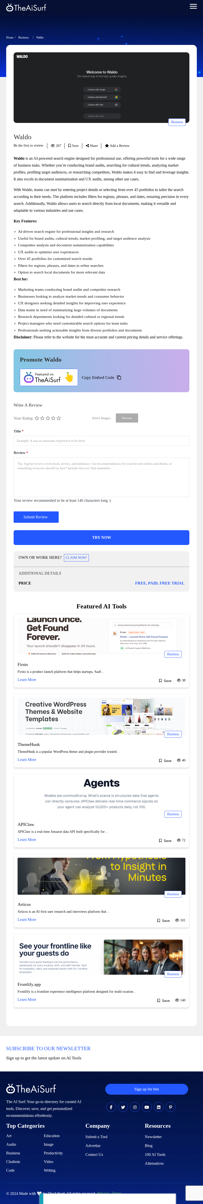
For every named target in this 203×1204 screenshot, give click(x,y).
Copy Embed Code (98, 377)
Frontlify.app (29, 984)
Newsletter (153, 1137)
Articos (24, 904)
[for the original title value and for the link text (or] (111, 1107)
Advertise (93, 1146)
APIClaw (26, 824)
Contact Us (94, 1154)
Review (21, 453)
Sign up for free (146, 1089)
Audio (11, 1144)
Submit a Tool (96, 1137)
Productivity (53, 1153)
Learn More (27, 680)
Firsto (23, 664)
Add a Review (119, 146)
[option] (101, 87)
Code (10, 1170)
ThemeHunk (29, 744)
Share (93, 146)
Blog (148, 1146)
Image (48, 1144)
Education (52, 1136)
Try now (101, 537)
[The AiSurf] (49, 377)
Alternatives (154, 1163)
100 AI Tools (155, 1154)
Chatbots (13, 1162)
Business (23, 37)
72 (183, 840)
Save (75, 146)
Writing (49, 1170)
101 (182, 920)
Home (9, 37)
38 (183, 680)
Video (48, 1162)
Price (25, 583)
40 (183, 760)
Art (8, 1136)
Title (19, 431)
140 (182, 1000)
